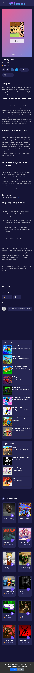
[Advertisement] (14, 326)
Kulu (18, 197)
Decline (20, 669)
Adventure (8, 297)
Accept (13, 669)
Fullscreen (9, 75)
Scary (18, 297)
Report (25, 70)
